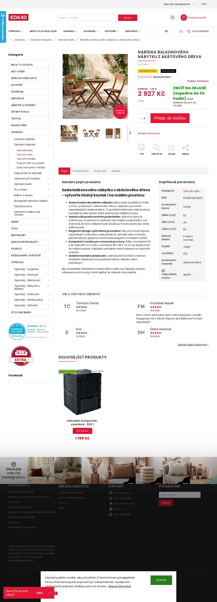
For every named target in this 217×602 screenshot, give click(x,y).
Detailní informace (149, 133)
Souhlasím (161, 580)
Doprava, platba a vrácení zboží (28, 496)
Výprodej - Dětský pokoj (28, 299)
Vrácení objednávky (176, 4)
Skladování (18, 125)
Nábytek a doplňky (23, 105)
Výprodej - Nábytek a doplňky (27, 287)
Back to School (22, 64)
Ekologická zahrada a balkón (31, 201)
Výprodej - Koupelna (26, 269)
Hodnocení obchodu (71, 497)
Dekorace (17, 98)
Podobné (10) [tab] (81, 171)
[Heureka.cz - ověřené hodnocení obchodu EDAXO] (30, 339)
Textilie (16, 118)
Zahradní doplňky (24, 139)
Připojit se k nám (124, 503)
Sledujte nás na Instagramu (13, 473)
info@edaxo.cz (123, 492)
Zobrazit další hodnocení (192, 344)
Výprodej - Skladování (27, 280)
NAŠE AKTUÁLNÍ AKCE (24, 78)
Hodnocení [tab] (100, 171)
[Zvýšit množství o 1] (148, 118)
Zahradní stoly (25, 150)
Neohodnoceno (162, 77)
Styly (14, 228)
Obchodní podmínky (21, 491)
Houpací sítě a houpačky (30, 163)
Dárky (15, 221)
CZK (203, 4)
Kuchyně (16, 85)
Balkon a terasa (23, 195)
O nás (62, 502)
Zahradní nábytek (24, 144)
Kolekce (16, 248)
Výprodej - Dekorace (26, 294)
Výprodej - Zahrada (25, 305)
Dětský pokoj (20, 111)
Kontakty (14, 502)
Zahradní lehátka (26, 158)
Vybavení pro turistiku (27, 178)
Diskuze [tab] (116, 171)
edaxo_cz (120, 509)
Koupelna (17, 91)
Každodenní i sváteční (26, 255)
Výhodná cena (23, 206)
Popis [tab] (64, 171)
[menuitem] (17, 31)
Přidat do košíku (170, 118)
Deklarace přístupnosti (23, 527)
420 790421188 (122, 514)
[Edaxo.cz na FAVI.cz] (21, 365)
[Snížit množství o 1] (140, 118)
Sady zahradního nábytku (31, 167)
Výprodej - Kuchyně (26, 274)
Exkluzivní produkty (24, 242)
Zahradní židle (25, 154)
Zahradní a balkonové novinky (27, 213)
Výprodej (17, 262)
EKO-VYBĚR (18, 71)
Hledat (128, 17)
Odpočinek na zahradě (28, 173)
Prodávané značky (20, 507)
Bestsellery (18, 235)
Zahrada (17, 132)
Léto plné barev (21, 312)
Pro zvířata (20, 189)
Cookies (13, 522)
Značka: (198, 81)
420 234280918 (123, 498)
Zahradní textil (23, 184)
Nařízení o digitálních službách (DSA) (32, 512)
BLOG (61, 507)
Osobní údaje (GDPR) (21, 517)
